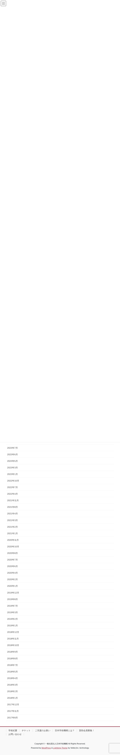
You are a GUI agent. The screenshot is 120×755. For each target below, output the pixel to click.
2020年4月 (12, 573)
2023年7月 (12, 448)
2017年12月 (13, 704)
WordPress (46, 748)
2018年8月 (12, 658)
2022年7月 (12, 487)
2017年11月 (13, 711)
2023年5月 (12, 461)
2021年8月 (12, 507)
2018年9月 (12, 652)
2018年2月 (12, 691)
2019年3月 (12, 612)
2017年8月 (12, 717)
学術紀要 (12, 730)
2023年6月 (12, 454)
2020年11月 (13, 540)
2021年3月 (12, 520)
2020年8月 (12, 553)
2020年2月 (12, 579)
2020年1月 (12, 586)
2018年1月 (12, 698)
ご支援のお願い (42, 730)
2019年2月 (12, 619)
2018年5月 (12, 671)
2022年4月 (12, 494)
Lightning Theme (60, 748)
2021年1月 (12, 533)
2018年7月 (12, 665)
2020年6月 (12, 566)
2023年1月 (12, 474)
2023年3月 (12, 467)
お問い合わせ (15, 734)
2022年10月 (13, 480)
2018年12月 (13, 632)
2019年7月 (12, 606)
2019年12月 (13, 592)
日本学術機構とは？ (65, 730)
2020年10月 (13, 546)
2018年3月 (12, 685)
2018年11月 (13, 638)
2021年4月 (12, 513)
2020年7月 (12, 559)
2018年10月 (13, 645)
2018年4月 (12, 678)
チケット (26, 730)
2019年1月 (12, 625)
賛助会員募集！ (86, 730)
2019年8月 (12, 599)
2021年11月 (13, 500)
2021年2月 (12, 527)
